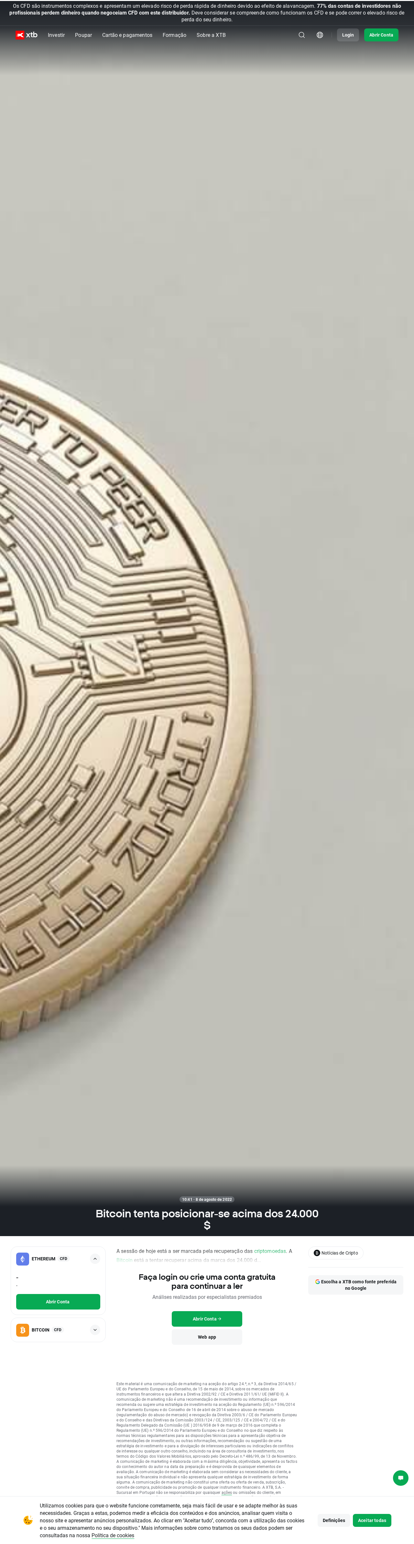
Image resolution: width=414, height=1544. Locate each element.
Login (348, 35)
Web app (207, 1337)
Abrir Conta (381, 35)
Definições (334, 1520)
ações (227, 1492)
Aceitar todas (372, 1520)
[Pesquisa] (301, 34)
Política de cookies (113, 1535)
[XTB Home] (27, 35)
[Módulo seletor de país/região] (319, 34)
